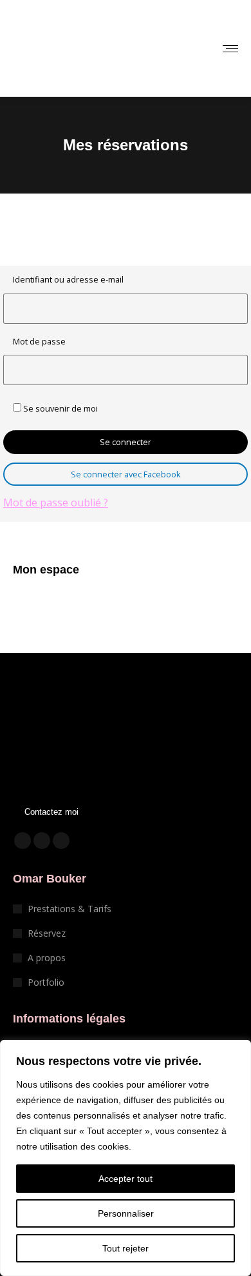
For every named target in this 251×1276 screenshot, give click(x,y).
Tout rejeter (125, 1248)
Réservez (47, 933)
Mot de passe (39, 341)
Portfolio (46, 982)
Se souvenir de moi (59, 408)
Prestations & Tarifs (69, 908)
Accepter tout (125, 1178)
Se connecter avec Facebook (126, 474)
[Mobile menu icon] (230, 48)
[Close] (237, 1051)
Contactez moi (51, 812)
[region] (125, 1158)
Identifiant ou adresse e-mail (68, 279)
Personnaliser (126, 1213)
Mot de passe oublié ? (55, 502)
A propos (47, 958)
